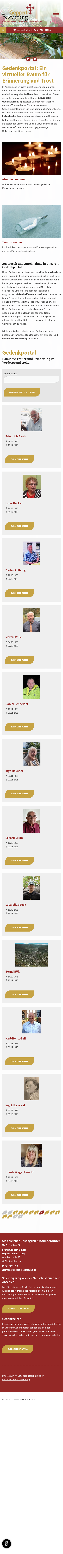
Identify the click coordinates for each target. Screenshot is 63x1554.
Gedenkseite (10, 373)
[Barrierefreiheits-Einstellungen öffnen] (3, 30)
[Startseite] (18, 12)
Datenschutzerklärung (29, 1375)
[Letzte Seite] (20, 1216)
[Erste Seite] (4, 1212)
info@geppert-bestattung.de (20, 1269)
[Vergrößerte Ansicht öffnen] (31, 419)
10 (5, 1216)
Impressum (8, 1375)
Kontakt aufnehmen (18, 1308)
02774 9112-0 (11, 1266)
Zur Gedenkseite (19, 459)
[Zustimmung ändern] (6, 1543)
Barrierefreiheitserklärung (16, 1379)
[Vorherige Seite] (10, 1212)
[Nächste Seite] (15, 1216)
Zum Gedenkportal (18, 1349)
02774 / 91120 (44, 30)
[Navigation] (56, 13)
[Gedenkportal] (35, 59)
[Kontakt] (28, 59)
